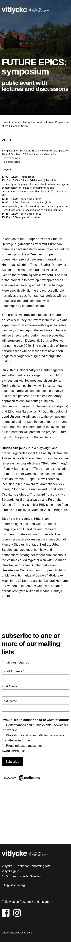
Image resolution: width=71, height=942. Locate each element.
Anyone (28, 932)
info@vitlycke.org (13, 885)
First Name (9, 686)
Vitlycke (25, 11)
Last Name (9, 701)
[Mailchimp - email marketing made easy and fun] (22, 780)
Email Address (13, 671)
